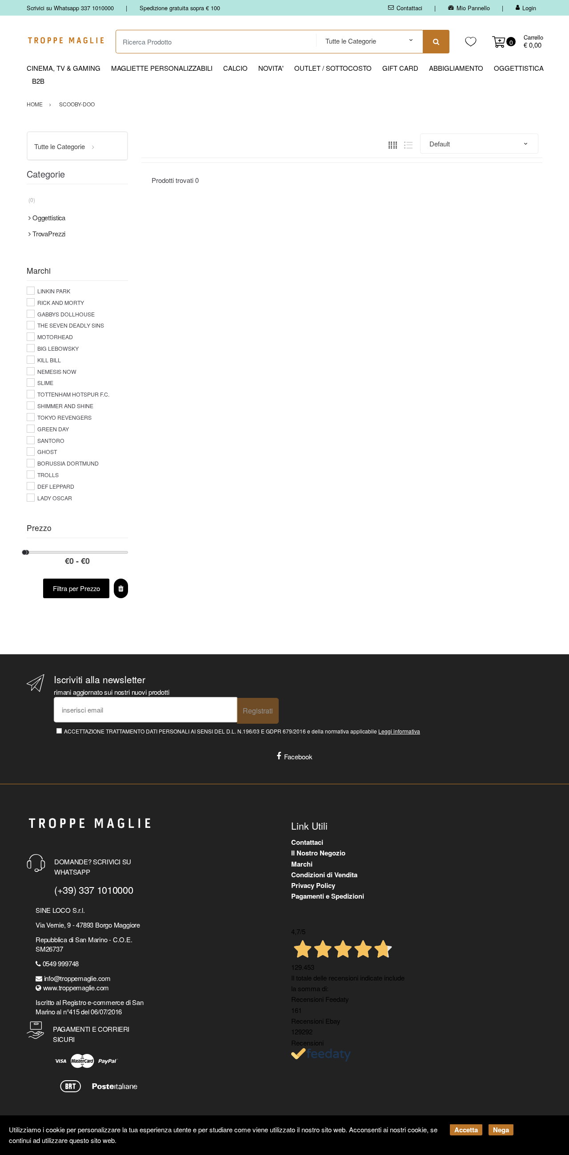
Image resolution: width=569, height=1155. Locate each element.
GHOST (47, 451)
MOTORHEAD (55, 336)
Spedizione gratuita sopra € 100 (180, 8)
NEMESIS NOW (56, 371)
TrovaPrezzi (48, 233)
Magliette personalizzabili (161, 68)
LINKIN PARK (53, 291)
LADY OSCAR (54, 498)
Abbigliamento (456, 68)
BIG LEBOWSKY (58, 348)
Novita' (271, 68)
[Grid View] (393, 144)
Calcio (235, 68)
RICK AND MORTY (60, 302)
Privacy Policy (313, 885)
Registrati (258, 710)
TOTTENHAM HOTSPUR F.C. (73, 394)
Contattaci (409, 8)
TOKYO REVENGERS (64, 417)
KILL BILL (49, 360)
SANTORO (50, 440)
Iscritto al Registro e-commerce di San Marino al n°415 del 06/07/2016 (89, 1006)
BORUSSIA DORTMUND (68, 463)
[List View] (408, 144)
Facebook (298, 756)
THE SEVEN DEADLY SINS (70, 325)
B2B (38, 80)
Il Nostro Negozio (318, 853)
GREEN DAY (53, 429)
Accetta (466, 1130)
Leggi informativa (399, 731)
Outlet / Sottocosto (333, 68)
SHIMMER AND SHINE (65, 405)
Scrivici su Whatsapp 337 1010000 (70, 8)
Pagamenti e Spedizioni (327, 896)
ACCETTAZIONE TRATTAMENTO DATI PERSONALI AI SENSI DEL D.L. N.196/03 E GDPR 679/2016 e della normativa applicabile (242, 731)
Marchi (302, 864)
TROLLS (48, 474)
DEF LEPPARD (55, 486)
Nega (501, 1130)
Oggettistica (519, 68)
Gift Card (400, 68)
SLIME (45, 382)
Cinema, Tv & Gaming (63, 68)
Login (529, 8)
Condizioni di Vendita (324, 874)
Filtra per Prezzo (76, 588)
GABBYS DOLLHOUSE (66, 314)
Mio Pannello (473, 8)
